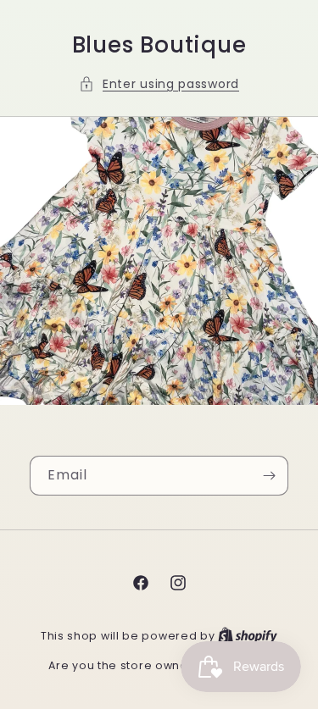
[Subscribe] (268, 476)
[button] (159, 84)
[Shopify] (247, 636)
